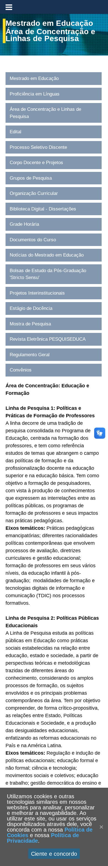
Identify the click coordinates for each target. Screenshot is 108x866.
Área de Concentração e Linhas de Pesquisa (45, 113)
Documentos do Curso (33, 239)
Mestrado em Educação (34, 78)
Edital (15, 131)
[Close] (101, 827)
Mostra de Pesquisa (30, 324)
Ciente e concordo (54, 854)
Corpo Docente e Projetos (36, 162)
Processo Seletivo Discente (38, 147)
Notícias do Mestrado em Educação (47, 255)
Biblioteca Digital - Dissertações (43, 209)
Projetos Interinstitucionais (37, 293)
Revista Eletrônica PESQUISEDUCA (48, 339)
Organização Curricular (34, 193)
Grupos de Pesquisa (31, 178)
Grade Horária (24, 224)
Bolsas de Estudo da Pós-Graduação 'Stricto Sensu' (48, 274)
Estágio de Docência (31, 308)
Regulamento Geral (30, 354)
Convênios (21, 370)
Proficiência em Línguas (35, 94)
